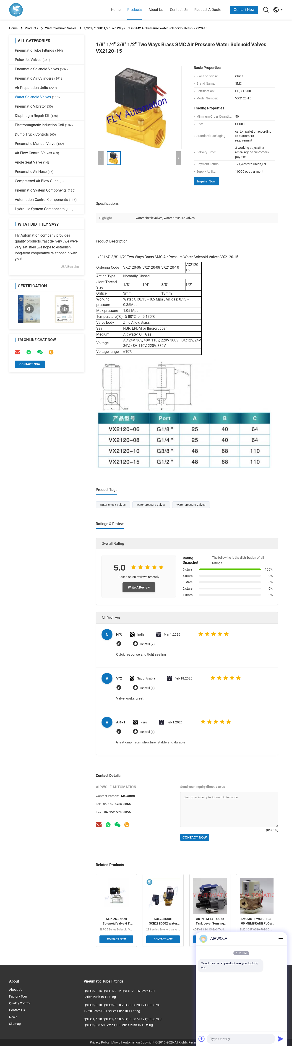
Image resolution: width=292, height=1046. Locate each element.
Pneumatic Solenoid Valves (41, 69)
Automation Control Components (46, 199)
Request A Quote (207, 10)
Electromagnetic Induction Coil (44, 125)
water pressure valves (151, 504)
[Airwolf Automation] (34, 10)
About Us (156, 10)
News (13, 1017)
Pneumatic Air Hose (34, 171)
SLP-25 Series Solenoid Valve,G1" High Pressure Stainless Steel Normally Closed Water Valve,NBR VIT (116, 921)
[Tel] (51, 352)
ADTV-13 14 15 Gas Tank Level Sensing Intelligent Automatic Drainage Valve (210, 921)
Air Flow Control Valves (37, 153)
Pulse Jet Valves (32, 60)
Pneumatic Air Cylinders (38, 78)
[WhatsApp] (28, 352)
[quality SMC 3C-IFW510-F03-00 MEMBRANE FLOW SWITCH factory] (257, 896)
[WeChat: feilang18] (40, 352)
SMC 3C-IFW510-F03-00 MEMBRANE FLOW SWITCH (257, 921)
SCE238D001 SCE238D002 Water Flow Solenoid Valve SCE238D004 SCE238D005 (163, 921)
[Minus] (280, 938)
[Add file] (201, 1039)
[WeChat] (117, 825)
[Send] (280, 1039)
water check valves (113, 504)
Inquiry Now (206, 181)
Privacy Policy (100, 1042)
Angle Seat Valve (32, 162)
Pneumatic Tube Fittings (39, 50)
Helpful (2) (147, 644)
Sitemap (15, 1024)
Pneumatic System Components (45, 190)
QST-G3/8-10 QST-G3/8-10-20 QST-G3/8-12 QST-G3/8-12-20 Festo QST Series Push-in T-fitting (122, 1008)
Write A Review (139, 587)
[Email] (17, 352)
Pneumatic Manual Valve (39, 143)
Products (134, 10)
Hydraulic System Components (44, 209)
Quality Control (19, 1003)
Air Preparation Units (36, 88)
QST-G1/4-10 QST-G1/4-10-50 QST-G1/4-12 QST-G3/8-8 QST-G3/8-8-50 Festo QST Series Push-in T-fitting (123, 1022)
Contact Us (179, 10)
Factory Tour (18, 996)
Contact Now (244, 10)
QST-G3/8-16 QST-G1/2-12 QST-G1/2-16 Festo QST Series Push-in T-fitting (119, 994)
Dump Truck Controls (35, 134)
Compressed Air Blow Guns (39, 181)
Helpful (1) (147, 688)
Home (115, 10)
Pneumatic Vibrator (34, 106)
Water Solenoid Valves (60, 28)
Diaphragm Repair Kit (36, 116)
